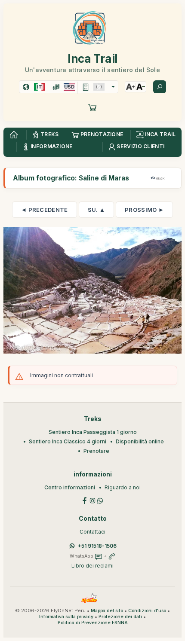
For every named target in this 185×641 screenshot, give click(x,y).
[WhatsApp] (100, 500)
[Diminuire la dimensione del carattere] (141, 87)
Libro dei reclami (92, 565)
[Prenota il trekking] (92, 107)
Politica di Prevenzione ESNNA (93, 623)
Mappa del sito (107, 611)
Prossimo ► (144, 209)
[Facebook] (85, 500)
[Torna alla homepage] (14, 135)
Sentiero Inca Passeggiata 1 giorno (93, 432)
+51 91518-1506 (97, 546)
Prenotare (96, 451)
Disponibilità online (140, 441)
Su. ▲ (96, 209)
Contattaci (92, 531)
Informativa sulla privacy (66, 617)
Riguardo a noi (123, 487)
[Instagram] (92, 500)
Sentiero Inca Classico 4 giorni (67, 441)
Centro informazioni (69, 487)
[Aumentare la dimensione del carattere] (130, 87)
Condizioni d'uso (147, 611)
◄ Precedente (44, 209)
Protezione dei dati (120, 617)
